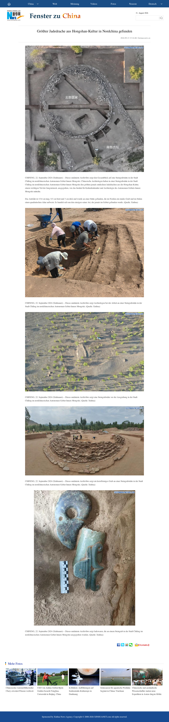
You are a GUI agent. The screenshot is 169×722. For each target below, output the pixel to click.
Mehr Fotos (15, 663)
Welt (55, 3)
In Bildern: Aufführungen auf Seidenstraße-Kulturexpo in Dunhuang (81, 690)
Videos (93, 3)
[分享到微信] (131, 644)
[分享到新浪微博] (127, 644)
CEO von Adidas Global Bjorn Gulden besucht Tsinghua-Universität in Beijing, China (50, 690)
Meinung (75, 3)
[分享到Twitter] (123, 644)
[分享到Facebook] (119, 644)
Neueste (133, 3)
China (31, 3)
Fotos (113, 3)
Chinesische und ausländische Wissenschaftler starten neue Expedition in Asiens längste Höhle (146, 690)
